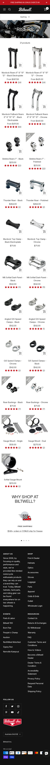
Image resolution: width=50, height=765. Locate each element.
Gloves (31, 577)
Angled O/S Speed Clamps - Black (13, 320)
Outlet (30, 601)
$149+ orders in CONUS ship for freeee (25, 531)
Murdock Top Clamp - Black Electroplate (13, 240)
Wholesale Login (35, 606)
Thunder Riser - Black (13, 200)
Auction (6, 637)
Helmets (31, 563)
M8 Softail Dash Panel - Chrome (37, 278)
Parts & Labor (9, 618)
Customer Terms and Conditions (37, 643)
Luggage (32, 582)
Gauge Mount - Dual (37, 441)
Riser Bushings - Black (13, 402)
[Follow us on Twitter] (12, 706)
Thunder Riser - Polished (37, 200)
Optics (30, 568)
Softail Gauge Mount (13, 479)
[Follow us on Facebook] (6, 706)
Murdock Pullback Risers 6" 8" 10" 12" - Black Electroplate (13, 117)
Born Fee (7, 628)
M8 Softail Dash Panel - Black (13, 278)
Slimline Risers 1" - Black (12, 159)
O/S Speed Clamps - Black (37, 362)
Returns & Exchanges (37, 623)
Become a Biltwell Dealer (35, 656)
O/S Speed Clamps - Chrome (13, 362)
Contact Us (32, 618)
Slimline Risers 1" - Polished (37, 160)
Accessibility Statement (33, 672)
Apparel (31, 591)
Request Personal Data (35, 685)
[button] (12, 82)
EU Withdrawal (34, 628)
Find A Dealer (34, 558)
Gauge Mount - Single (13, 441)
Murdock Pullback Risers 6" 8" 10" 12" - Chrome (37, 115)
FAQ (29, 637)
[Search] (9, 9)
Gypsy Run (8, 647)
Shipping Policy (34, 691)
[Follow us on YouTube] (12, 712)
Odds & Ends (33, 596)
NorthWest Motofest (12, 642)
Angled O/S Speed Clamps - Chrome (37, 320)
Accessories (33, 572)
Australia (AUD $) (11, 734)
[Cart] (45, 9)
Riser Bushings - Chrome (37, 402)
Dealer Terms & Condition (34, 664)
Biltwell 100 (8, 623)
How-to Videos (34, 650)
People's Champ (10, 632)
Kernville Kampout (11, 651)
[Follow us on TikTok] (18, 712)
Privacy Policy (34, 678)
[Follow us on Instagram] (18, 706)
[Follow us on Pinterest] (6, 712)
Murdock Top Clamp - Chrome (37, 240)
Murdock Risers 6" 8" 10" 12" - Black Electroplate (13, 74)
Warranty (32, 632)
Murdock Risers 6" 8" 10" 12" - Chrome (37, 74)
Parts (30, 587)
